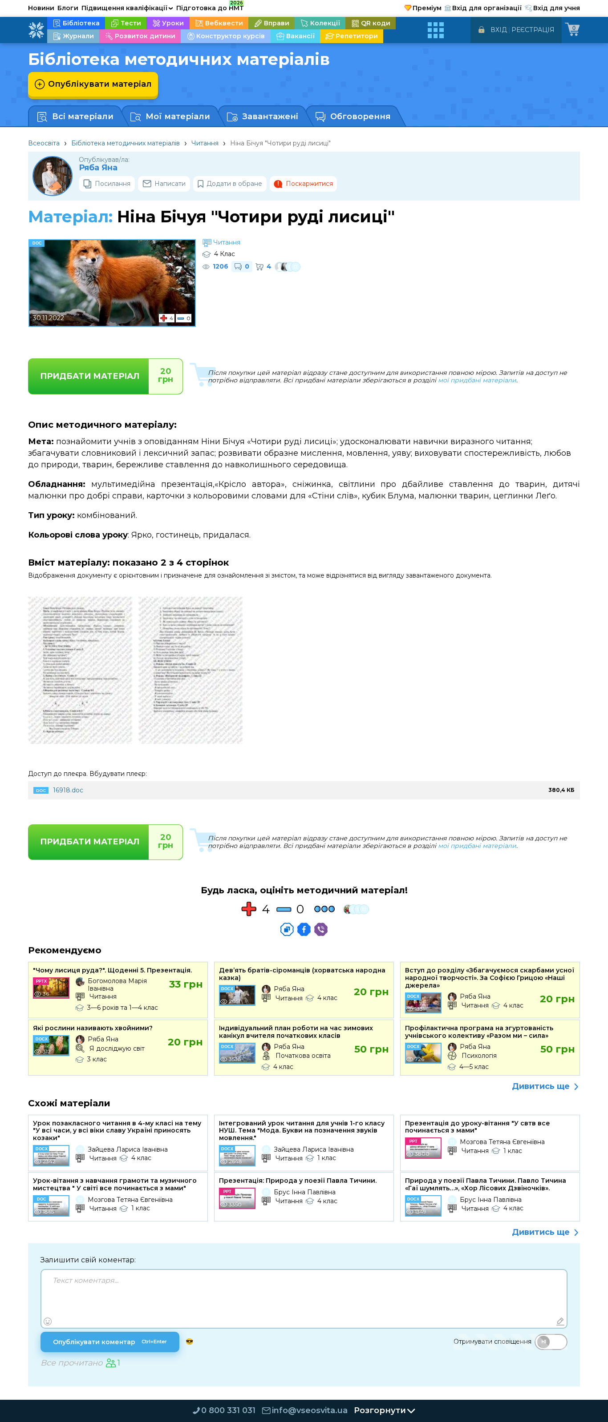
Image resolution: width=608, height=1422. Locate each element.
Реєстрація (533, 30)
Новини (41, 8)
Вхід (498, 30)
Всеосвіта (44, 143)
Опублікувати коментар (110, 1342)
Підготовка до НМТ (210, 6)
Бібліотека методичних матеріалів (125, 143)
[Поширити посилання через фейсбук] (304, 929)
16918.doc (68, 790)
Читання (205, 143)
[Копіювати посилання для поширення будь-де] (287, 929)
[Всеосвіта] (36, 30)
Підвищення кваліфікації (127, 8)
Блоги (67, 8)
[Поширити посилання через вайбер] (321, 929)
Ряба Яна (98, 168)
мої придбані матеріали (477, 380)
